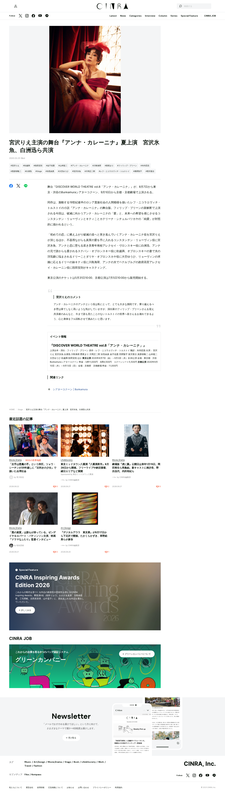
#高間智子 (137, 171)
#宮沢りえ (15, 165)
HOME (12, 409)
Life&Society (89, 762)
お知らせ (70, 787)
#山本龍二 (62, 165)
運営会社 (29, 787)
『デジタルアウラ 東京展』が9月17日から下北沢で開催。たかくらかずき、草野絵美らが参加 (84, 536)
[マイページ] (15, 6)
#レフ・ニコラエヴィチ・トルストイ (114, 171)
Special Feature (189, 15)
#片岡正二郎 (90, 171)
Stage (20, 409)
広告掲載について (55, 787)
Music (27, 762)
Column (163, 15)
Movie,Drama (55, 762)
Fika (26, 774)
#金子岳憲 (50, 165)
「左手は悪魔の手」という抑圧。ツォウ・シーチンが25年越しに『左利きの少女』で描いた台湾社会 (32, 468)
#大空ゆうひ (63, 171)
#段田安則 (38, 165)
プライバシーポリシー (102, 787)
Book (76, 762)
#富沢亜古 (150, 171)
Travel (27, 766)
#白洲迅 (28, 171)
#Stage (39, 171)
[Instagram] (27, 16)
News (123, 15)
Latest (113, 15)
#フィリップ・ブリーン (127, 165)
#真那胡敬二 (16, 171)
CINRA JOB (210, 15)
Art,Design (39, 762)
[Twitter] (20, 16)
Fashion (38, 766)
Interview (150, 15)
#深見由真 (50, 171)
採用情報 (40, 787)
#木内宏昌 (145, 165)
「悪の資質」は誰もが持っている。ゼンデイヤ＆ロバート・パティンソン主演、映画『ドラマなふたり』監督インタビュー (32, 536)
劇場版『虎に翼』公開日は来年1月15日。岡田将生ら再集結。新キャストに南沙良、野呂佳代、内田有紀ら (136, 468)
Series (174, 15)
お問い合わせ (83, 787)
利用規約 (118, 787)
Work (101, 762)
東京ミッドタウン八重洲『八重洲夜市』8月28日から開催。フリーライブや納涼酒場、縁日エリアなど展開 (85, 468)
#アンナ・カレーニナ (80, 165)
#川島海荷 (96, 165)
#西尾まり (109, 165)
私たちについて (15, 787)
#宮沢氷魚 (76, 171)
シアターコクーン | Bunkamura (70, 389)
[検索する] (180, 6)
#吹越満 (26, 165)
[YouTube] (40, 16)
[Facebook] (33, 16)
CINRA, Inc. (200, 763)
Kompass (36, 774)
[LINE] (47, 16)
